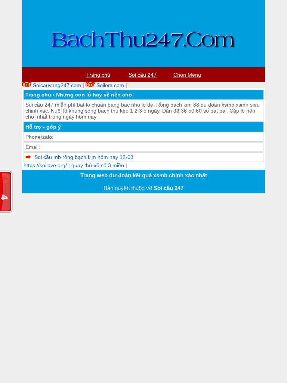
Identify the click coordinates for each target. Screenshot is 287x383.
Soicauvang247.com (57, 85)
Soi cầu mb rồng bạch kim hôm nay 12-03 (83, 157)
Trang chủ (38, 95)
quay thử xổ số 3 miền (97, 165)
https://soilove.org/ (45, 165)
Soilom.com (110, 85)
